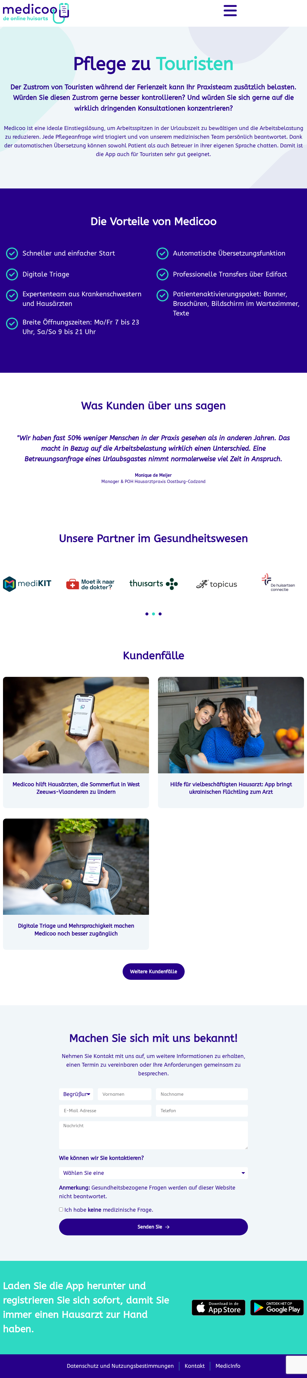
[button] (146, 613)
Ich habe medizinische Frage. (108, 1210)
